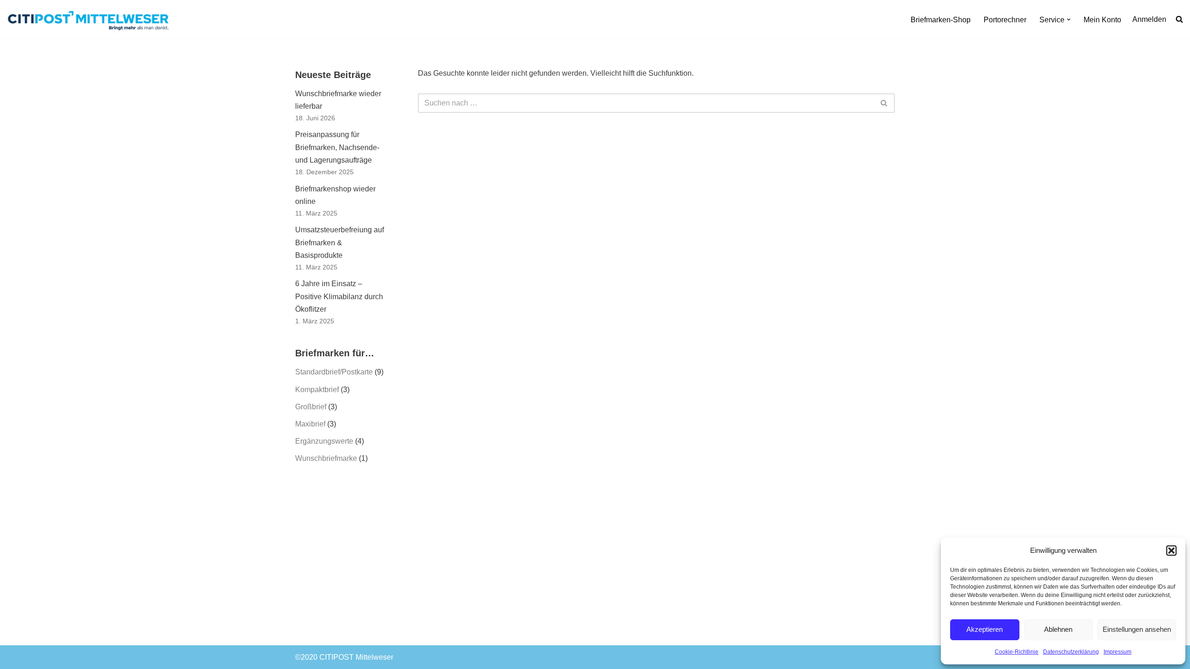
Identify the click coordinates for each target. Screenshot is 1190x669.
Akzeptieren (984, 629)
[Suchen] (884, 103)
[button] (1171, 550)
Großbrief (310, 407)
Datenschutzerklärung (1071, 652)
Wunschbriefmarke (326, 458)
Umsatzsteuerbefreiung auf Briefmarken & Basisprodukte (339, 242)
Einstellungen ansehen (1137, 629)
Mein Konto (1102, 20)
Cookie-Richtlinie (1016, 652)
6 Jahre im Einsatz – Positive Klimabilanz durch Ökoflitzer (339, 296)
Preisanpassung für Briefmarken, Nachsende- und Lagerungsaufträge (337, 147)
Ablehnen (1058, 629)
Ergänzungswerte (324, 441)
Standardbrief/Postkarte (334, 372)
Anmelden (1149, 19)
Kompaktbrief (317, 390)
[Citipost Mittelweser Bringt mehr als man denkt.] (90, 19)
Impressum (1117, 652)
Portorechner (1005, 20)
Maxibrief (310, 424)
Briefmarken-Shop (941, 20)
